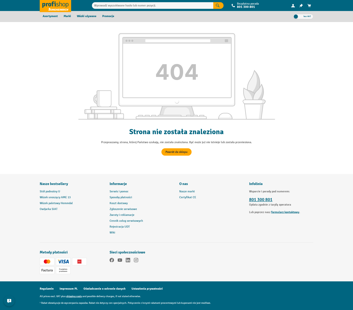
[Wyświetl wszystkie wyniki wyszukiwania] (55, 5)
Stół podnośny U (50, 191)
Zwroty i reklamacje (122, 215)
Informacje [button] (118, 184)
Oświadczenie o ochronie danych (104, 289)
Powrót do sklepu (176, 152)
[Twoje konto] (293, 5)
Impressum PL (69, 289)
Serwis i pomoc (119, 191)
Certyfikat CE (187, 197)
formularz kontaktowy (285, 212)
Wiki (112, 232)
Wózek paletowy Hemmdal (56, 203)
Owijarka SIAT (49, 209)
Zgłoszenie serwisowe (123, 209)
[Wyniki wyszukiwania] (218, 5)
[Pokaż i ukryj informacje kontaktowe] (9, 300)
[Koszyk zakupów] (309, 5)
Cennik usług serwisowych (126, 221)
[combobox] (152, 5)
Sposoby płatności (121, 197)
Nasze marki (187, 191)
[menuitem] (293, 5)
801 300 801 (260, 199)
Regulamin (47, 289)
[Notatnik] (301, 5)
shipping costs (74, 296)
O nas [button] (183, 184)
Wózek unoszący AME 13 (55, 197)
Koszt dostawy (119, 203)
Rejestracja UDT (120, 227)
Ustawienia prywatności (147, 289)
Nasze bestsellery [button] (54, 184)
